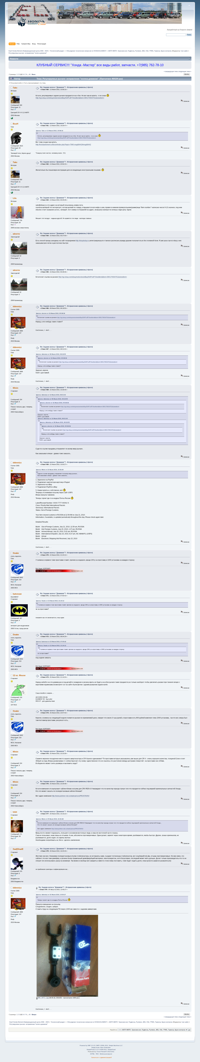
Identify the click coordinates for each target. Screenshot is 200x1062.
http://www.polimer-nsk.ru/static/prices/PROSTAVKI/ (70, 796)
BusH (15, 124)
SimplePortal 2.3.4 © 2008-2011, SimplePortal (101, 1049)
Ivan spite (184, 51)
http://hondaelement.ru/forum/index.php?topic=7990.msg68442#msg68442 (63, 145)
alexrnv (16, 234)
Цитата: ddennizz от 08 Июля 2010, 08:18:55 (51, 354)
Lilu (14, 198)
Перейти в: (113, 1030)
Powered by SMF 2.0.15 (87, 1045)
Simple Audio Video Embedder (101, 1047)
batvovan (17, 594)
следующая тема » (184, 71)
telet (15, 812)
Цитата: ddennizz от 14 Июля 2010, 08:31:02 (51, 395)
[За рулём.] (12, 118)
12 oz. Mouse (19, 675)
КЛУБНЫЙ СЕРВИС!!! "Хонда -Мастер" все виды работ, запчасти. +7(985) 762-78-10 (100, 65)
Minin (15, 388)
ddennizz (17, 306)
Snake (16, 553)
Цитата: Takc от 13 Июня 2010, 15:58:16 (49, 130)
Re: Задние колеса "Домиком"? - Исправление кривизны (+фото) (66, 87)
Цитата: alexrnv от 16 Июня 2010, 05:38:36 (50, 313)
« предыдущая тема (171, 71)
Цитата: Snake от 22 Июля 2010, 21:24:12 (50, 601)
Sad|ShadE (18, 849)
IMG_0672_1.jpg (43, 998)
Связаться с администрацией (101, 1057)
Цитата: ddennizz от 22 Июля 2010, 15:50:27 (51, 894)
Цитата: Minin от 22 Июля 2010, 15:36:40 (50, 469)
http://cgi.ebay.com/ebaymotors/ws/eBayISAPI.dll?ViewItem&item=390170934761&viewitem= (70, 98)
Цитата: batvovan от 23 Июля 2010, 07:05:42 (51, 641)
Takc (15, 88)
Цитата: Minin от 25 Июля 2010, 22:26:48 (50, 819)
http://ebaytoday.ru (82, 241)
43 (29, 74)
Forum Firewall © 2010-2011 (105, 1051)
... (28, 74)
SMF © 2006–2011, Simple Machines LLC (109, 1045)
